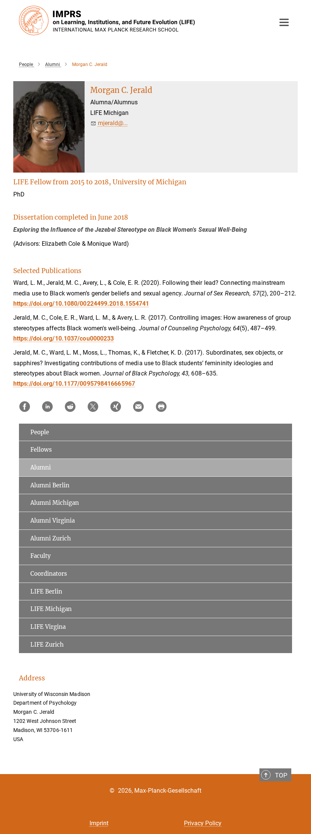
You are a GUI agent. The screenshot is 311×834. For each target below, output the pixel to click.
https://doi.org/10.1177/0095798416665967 (74, 383)
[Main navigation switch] (284, 22)
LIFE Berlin (46, 591)
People (39, 432)
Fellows (41, 449)
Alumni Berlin (49, 485)
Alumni (40, 467)
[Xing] (115, 406)
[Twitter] (93, 406)
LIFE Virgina (48, 626)
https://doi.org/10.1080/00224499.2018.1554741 (81, 303)
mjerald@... (113, 123)
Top (281, 775)
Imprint (99, 823)
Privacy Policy (202, 823)
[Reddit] (70, 406)
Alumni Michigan (54, 502)
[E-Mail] (138, 406)
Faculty (40, 555)
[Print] (161, 406)
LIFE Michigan (51, 609)
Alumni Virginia (52, 520)
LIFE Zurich (47, 644)
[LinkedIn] (47, 406)
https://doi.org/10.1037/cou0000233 (63, 338)
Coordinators (48, 573)
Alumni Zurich (50, 538)
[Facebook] (24, 406)
